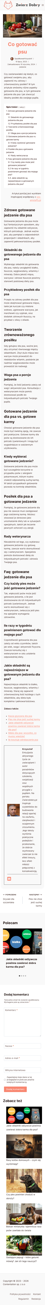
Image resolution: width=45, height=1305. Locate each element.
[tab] (19, 975)
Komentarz (11, 1010)
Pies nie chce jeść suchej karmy (24, 719)
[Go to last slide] (7, 951)
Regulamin (23, 1299)
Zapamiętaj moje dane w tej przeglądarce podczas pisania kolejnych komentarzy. (20, 1079)
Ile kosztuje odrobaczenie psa (23, 739)
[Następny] (38, 951)
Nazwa (9, 1046)
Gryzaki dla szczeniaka (9, 899)
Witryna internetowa (15, 1070)
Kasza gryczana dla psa (20, 716)
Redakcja (36, 1299)
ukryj (22, 107)
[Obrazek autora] (12, 58)
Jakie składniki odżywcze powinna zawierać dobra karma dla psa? (24, 726)
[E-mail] (9, 879)
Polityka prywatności (20, 1294)
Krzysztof (28, 59)
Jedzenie (22, 67)
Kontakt (37, 1294)
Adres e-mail (12, 1058)
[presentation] (22, 941)
